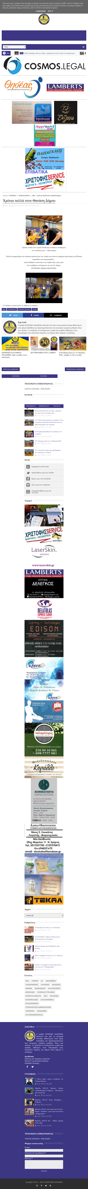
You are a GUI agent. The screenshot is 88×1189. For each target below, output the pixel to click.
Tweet (15, 315)
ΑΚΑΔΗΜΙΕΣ (51, 981)
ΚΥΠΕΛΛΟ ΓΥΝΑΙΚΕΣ (46, 992)
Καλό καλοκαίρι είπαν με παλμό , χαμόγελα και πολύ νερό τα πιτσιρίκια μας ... (30, 53)
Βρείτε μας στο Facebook (41, 479)
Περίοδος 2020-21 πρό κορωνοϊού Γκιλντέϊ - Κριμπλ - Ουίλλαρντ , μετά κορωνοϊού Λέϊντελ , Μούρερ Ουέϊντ (49, 1111)
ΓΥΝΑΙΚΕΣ (45, 984)
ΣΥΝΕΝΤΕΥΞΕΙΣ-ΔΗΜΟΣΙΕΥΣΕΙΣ (38, 1007)
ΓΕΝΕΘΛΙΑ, (20, 206)
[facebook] (27, 1066)
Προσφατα (31, 406)
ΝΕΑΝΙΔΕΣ (54, 996)
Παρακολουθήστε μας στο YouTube (41, 492)
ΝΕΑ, (37, 206)
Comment (58, 315)
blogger (43, 376)
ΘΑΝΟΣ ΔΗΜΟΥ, (30, 206)
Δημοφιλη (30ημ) (44, 406)
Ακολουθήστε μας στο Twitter (43, 473)
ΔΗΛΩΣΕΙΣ (56, 984)
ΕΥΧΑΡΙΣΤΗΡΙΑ (54, 988)
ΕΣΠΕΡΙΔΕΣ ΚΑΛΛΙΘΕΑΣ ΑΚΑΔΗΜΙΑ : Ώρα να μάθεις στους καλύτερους (14, 355)
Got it (50, 11)
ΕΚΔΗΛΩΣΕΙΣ (40, 988)
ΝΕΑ (33, 195)
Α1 (42, 981)
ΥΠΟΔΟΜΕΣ (42, 1011)
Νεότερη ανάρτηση (10, 369)
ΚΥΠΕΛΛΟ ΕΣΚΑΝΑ (33, 996)
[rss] (50, 1185)
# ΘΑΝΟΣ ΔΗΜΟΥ (24, 309)
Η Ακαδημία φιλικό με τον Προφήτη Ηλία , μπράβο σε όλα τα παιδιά (72, 354)
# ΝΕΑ (35, 309)
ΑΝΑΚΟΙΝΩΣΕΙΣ (32, 984)
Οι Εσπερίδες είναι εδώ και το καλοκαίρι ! (47, 927)
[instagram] (37, 1185)
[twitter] (32, 1066)
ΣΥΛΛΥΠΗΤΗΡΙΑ (32, 1003)
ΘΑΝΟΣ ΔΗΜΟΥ (24, 195)
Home (5, 195)
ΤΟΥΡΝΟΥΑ (30, 1011)
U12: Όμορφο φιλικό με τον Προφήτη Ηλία (48, 441)
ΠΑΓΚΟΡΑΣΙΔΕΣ (32, 1000)
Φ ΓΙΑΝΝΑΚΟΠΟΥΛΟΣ (34, 1015)
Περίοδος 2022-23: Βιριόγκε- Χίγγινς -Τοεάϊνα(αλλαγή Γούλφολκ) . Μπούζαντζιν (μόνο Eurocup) (49, 1090)
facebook (15, 376)
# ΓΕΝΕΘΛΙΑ (12, 309)
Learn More (41, 11)
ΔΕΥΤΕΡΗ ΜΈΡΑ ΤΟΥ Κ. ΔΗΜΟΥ (43, 353)
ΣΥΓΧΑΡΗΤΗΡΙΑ (47, 1000)
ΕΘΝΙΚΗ (29, 988)
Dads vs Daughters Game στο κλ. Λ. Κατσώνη (49, 955)
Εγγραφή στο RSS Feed (40, 467)
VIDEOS (35, 981)
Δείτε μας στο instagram (41, 485)
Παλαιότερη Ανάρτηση (75, 369)
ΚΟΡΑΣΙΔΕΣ (30, 992)
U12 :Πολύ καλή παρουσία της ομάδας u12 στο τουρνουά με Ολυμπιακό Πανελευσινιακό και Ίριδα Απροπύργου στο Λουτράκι (49, 422)
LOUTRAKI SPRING (70, 53)
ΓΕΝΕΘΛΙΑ (12, 195)
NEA (27, 981)
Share (36, 315)
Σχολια (57, 406)
